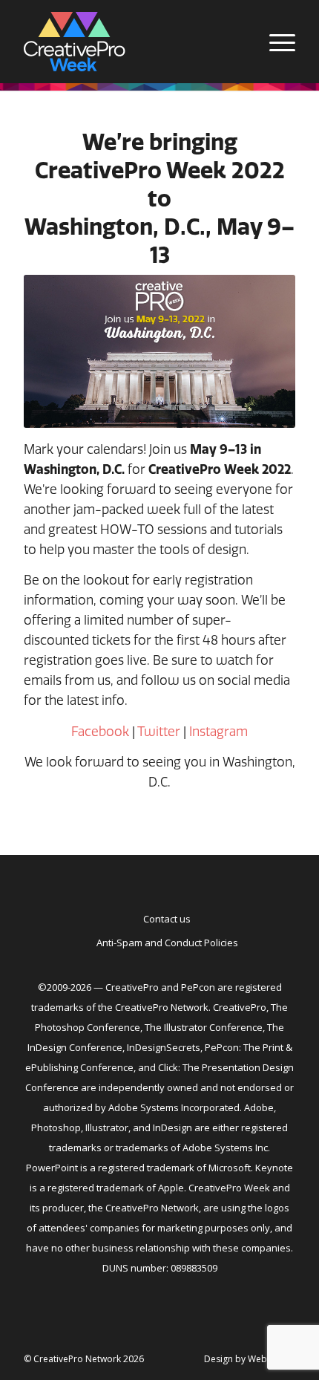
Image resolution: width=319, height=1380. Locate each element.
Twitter (158, 731)
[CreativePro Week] (132, 41)
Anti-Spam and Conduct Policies (167, 942)
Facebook (100, 731)
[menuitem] (274, 41)
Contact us (167, 918)
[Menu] (274, 41)
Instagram (218, 731)
